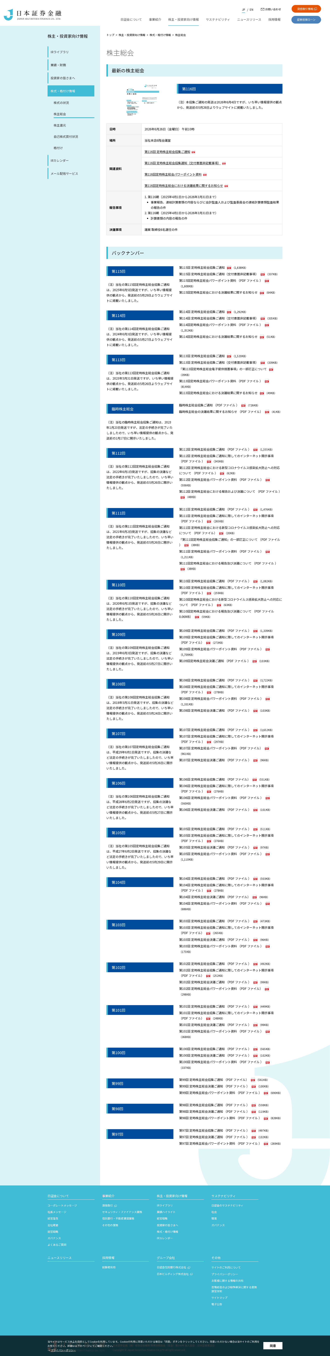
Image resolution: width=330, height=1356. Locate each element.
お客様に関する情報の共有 (227, 1280)
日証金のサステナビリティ (227, 1205)
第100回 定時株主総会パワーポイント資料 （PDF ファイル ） (221, 1061)
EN (251, 9)
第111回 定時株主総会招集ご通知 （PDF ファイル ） (215, 509)
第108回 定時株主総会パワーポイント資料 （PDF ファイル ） (221, 698)
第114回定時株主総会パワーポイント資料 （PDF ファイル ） (221, 324)
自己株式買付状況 (66, 136)
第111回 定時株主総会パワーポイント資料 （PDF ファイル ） (221, 551)
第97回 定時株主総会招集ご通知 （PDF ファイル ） (214, 1130)
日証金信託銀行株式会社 (171, 1267)
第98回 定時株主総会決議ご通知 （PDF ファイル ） (214, 1111)
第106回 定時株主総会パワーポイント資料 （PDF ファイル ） (221, 797)
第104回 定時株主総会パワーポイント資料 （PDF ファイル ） (221, 903)
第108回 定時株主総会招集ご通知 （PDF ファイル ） (215, 680)
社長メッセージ (57, 1212)
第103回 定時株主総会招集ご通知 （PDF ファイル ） (215, 921)
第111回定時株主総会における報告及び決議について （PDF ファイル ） (228, 563)
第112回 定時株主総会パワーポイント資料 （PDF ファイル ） (221, 479)
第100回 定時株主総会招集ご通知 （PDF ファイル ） (215, 1048)
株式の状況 (61, 102)
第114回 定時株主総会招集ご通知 (202, 311)
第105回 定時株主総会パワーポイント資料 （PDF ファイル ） (221, 853)
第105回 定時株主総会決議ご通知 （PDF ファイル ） (215, 847)
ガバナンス (54, 1238)
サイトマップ (219, 1298)
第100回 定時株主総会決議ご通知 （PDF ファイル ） (215, 1055)
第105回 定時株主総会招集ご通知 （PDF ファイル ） (215, 829)
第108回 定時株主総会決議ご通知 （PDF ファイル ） (215, 710)
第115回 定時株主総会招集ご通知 (202, 267)
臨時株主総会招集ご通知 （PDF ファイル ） (209, 405)
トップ (110, 35)
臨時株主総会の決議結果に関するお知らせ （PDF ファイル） (221, 411)
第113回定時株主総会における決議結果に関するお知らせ (218, 392)
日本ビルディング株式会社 (173, 1274)
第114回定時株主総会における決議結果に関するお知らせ (218, 336)
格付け (58, 147)
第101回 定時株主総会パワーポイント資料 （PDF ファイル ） (221, 1031)
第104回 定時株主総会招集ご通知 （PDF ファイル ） (215, 878)
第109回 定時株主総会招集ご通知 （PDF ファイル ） (215, 630)
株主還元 (60, 125)
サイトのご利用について (226, 1267)
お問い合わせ (273, 9)
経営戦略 (53, 1231)
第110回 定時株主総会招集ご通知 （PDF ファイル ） (215, 581)
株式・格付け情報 (63, 91)
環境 (214, 1218)
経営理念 (53, 1218)
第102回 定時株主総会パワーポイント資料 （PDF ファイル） (221, 988)
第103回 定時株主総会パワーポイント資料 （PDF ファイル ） (221, 946)
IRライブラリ (60, 52)
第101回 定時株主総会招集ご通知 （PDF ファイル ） (215, 1006)
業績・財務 (58, 65)
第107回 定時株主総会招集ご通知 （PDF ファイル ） (215, 729)
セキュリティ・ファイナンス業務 (122, 1212)
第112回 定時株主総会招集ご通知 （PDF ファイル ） (215, 449)
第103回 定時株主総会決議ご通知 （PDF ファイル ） (215, 939)
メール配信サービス (64, 173)
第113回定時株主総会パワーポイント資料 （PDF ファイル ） (221, 381)
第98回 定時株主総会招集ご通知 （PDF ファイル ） (214, 1105)
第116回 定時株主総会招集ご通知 (167, 151)
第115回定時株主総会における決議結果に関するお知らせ (218, 292)
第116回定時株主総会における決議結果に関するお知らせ (184, 185)
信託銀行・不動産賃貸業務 (118, 1218)
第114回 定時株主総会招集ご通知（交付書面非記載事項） (218, 318)
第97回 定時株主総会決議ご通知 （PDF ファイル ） (214, 1137)
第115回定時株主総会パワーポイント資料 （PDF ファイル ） (221, 280)
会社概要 (53, 1225)
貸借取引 (107, 1205)
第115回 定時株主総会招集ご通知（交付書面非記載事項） (218, 274)
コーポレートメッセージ (62, 1205)
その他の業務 (110, 1225)
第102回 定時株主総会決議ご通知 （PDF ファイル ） (215, 982)
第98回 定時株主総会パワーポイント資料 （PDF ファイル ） (220, 1118)
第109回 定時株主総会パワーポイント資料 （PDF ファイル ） (221, 649)
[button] (71, 1196)
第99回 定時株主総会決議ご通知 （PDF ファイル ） (214, 1086)
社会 (214, 1212)
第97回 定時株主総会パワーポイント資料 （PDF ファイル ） (220, 1143)
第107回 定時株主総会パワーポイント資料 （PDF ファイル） (221, 748)
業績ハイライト (166, 1212)
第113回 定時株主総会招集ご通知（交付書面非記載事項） (218, 362)
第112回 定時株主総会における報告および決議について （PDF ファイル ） (230, 491)
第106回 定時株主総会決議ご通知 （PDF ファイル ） (215, 809)
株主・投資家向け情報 (68, 36)
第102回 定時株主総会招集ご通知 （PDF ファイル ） (215, 963)
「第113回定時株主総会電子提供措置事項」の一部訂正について (223, 369)
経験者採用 (109, 1267)
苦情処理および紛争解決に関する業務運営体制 (234, 1289)
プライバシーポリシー (63, 1350)
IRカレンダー (60, 160)
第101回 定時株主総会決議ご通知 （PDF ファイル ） (215, 1024)
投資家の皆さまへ (63, 78)
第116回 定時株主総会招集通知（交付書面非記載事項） (183, 163)
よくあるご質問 (57, 1245)
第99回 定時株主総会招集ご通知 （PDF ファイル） (214, 1079)
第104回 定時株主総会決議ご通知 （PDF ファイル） (214, 896)
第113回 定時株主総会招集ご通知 (202, 356)
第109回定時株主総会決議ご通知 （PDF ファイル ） (214, 660)
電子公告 (216, 1304)
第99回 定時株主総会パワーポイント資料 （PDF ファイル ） (220, 1092)
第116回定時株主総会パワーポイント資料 (173, 174)
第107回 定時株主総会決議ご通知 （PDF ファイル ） (215, 760)
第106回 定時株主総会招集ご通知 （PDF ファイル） (214, 779)
